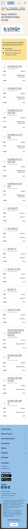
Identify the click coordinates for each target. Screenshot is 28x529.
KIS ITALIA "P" (13, 228)
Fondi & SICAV (14, 8)
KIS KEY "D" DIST (14, 269)
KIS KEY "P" (12, 289)
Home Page (4, 8)
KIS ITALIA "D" (13, 208)
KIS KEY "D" (12, 249)
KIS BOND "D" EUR (15, 66)
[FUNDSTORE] (3, 3)
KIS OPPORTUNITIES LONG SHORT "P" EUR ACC (16, 332)
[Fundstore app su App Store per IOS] (14, 475)
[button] (25, 3)
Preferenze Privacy (13, 519)
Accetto (14, 524)
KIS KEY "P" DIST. (14, 310)
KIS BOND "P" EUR (15, 88)
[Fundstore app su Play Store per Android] (14, 479)
